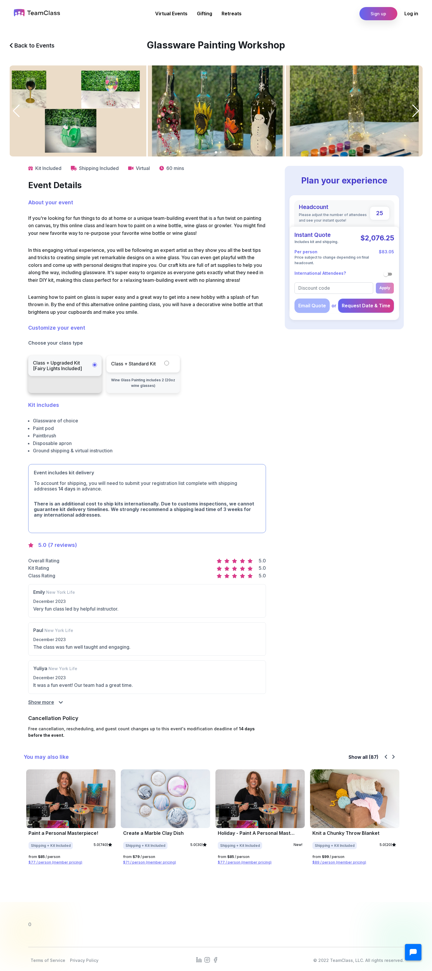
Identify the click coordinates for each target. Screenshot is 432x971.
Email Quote (312, 306)
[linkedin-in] (199, 959)
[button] (413, 952)
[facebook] (215, 959)
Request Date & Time (366, 306)
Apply (384, 288)
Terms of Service (48, 960)
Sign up (378, 13)
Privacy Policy (84, 960)
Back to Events (33, 45)
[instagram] (207, 959)
